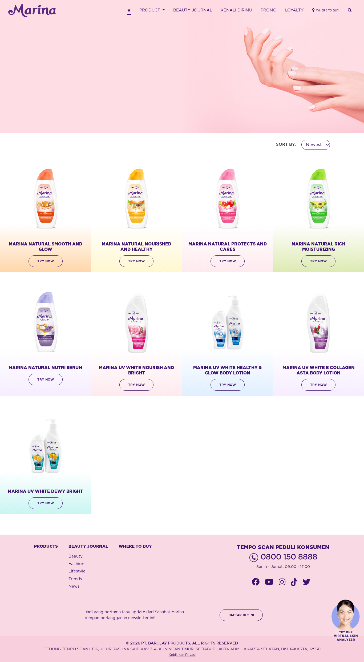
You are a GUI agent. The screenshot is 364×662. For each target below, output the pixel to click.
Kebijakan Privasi (182, 654)
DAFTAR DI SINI (241, 615)
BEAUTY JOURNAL (192, 10)
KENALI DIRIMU (236, 10)
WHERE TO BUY (135, 546)
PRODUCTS (46, 546)
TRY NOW (45, 261)
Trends (75, 579)
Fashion (76, 564)
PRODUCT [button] (150, 10)
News (74, 586)
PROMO (269, 10)
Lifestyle (77, 571)
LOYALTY (294, 10)
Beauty (75, 556)
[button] (349, 10)
